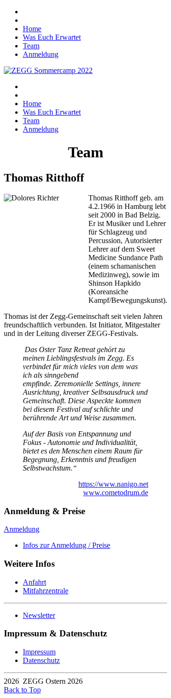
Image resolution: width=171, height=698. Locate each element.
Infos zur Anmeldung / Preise (66, 545)
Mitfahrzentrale (45, 591)
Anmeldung (40, 54)
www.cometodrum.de (115, 493)
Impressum (39, 652)
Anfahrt (34, 582)
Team (31, 46)
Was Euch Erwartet (52, 37)
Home (32, 29)
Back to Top (22, 690)
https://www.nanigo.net (113, 484)
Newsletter (39, 615)
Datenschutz (41, 660)
